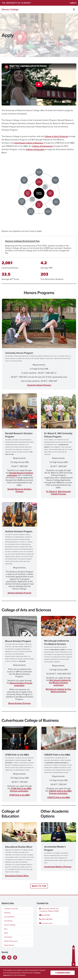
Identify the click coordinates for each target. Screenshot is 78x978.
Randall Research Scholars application (20, 474)
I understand (62, 972)
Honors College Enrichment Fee (22, 241)
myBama (73, 3)
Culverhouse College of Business (28, 142)
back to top (39, 886)
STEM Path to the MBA (19, 794)
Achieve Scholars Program (19, 592)
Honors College (10, 9)
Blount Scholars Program (19, 703)
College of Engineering (42, 146)
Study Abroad (9, 945)
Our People (8, 937)
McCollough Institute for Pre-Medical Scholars (58, 690)
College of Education (35, 149)
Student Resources (11, 941)
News (6, 933)
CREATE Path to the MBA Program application (60, 792)
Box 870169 (45, 915)
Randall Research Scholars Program (19, 490)
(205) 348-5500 (47, 919)
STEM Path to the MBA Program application (20, 789)
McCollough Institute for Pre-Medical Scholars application (60, 683)
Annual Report (9, 917)
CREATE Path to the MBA (58, 797)
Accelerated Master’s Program (57, 866)
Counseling (8, 921)
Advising (7, 912)
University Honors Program (39, 385)
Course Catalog (9, 925)
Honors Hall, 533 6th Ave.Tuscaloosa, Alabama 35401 (49, 909)
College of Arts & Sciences (56, 136)
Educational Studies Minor (17, 875)
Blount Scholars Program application (21, 684)
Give (5, 929)
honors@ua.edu (46, 923)
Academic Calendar (11, 908)
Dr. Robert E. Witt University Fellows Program (58, 492)
